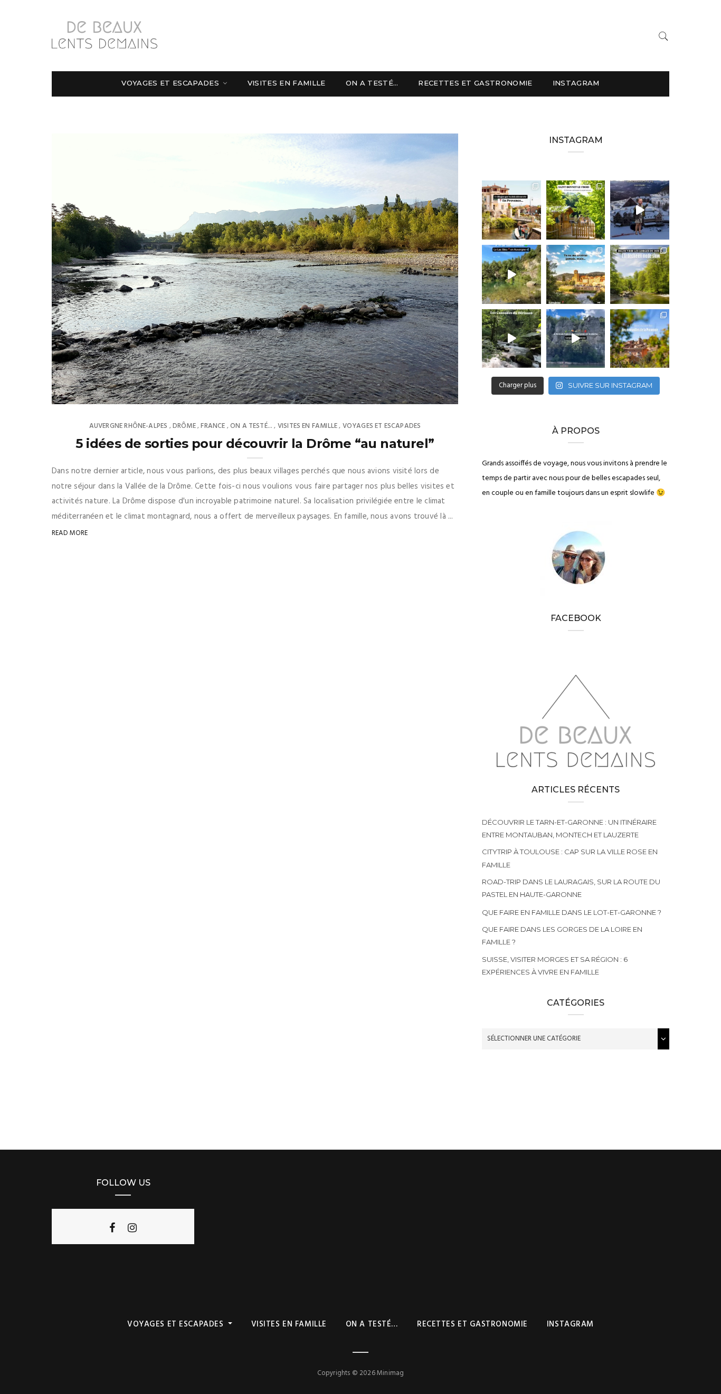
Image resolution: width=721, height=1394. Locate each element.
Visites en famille (287, 83)
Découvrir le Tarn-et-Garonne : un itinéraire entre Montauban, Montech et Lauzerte (569, 828)
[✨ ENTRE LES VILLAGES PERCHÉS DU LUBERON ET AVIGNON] (639, 338)
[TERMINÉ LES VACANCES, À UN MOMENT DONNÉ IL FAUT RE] (639, 210)
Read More (70, 533)
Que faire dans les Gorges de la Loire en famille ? (562, 935)
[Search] (663, 36)
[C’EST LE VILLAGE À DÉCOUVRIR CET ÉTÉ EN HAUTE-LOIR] (575, 210)
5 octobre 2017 (420, 392)
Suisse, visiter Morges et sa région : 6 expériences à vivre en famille (555, 965)
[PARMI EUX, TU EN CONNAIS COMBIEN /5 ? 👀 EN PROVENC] (511, 210)
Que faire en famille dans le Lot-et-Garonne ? (571, 912)
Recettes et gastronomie (475, 83)
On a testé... (251, 426)
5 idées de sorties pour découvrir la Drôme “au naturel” (254, 443)
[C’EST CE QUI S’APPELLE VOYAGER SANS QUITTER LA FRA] (575, 274)
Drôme (184, 426)
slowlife (88, 392)
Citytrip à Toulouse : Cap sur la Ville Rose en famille (570, 857)
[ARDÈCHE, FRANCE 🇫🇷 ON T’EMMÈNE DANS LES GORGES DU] (639, 274)
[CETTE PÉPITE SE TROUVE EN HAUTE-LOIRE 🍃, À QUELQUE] (511, 274)
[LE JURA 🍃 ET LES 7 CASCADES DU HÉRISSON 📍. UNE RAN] (511, 338)
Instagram (576, 83)
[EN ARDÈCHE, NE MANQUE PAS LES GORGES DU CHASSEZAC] (575, 338)
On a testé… (372, 83)
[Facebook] (112, 1227)
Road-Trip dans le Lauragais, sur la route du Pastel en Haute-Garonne (571, 888)
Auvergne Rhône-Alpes (128, 426)
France (213, 426)
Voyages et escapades (171, 83)
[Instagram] (132, 1227)
